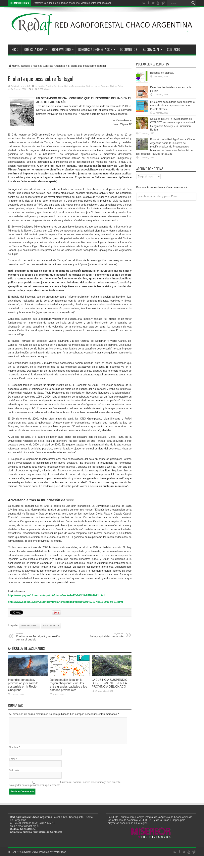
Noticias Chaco (29, 625)
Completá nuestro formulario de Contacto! (36, 831)
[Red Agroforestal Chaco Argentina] (102, 34)
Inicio (14, 49)
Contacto (173, 49)
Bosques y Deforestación (95, 49)
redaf (27, 86)
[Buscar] (193, 3)
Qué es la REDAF (34, 49)
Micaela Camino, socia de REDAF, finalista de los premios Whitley (68, 3)
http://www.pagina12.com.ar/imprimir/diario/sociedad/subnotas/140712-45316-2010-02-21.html (65, 601)
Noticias (25, 65)
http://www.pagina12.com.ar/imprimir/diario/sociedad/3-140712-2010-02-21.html (56, 595)
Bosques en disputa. (162, 72)
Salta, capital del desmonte (106, 635)
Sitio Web (14, 770)
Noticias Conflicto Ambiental (49, 65)
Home (15, 65)
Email (12, 758)
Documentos (128, 49)
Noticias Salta (116, 86)
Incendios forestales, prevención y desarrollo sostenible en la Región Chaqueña (23, 685)
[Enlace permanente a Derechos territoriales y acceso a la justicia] (142, 96)
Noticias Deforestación (74, 86)
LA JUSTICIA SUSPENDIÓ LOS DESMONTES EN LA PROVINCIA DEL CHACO (110, 683)
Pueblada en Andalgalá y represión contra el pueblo (38, 636)
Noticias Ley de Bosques (97, 86)
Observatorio (61, 49)
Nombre (13, 747)
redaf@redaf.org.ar (28, 825)
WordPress (59, 851)
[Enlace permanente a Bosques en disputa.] (142, 82)
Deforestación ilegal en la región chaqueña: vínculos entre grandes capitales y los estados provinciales (68, 685)
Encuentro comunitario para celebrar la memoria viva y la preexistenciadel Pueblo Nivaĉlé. (172, 105)
